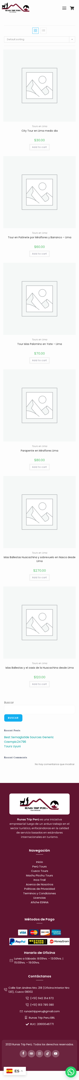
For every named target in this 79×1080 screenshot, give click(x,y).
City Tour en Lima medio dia (39, 131)
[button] (70, 1071)
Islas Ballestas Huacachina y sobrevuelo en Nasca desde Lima (40, 559)
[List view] (43, 31)
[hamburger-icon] (64, 9)
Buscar (9, 702)
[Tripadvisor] (31, 1053)
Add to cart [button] (39, 147)
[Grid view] (35, 31)
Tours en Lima (39, 126)
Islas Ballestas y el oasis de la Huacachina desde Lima (40, 668)
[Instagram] (39, 1053)
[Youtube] (55, 1053)
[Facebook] (23, 1053)
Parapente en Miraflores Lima (39, 450)
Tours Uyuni (12, 746)
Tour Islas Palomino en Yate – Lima (39, 344)
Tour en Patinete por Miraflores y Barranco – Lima (39, 237)
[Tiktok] (47, 1053)
